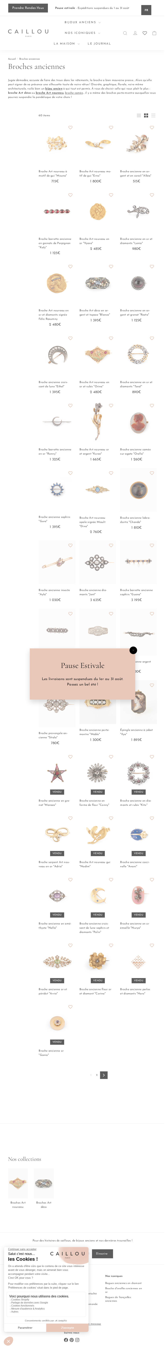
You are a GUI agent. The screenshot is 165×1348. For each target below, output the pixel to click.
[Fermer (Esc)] (132, 650)
